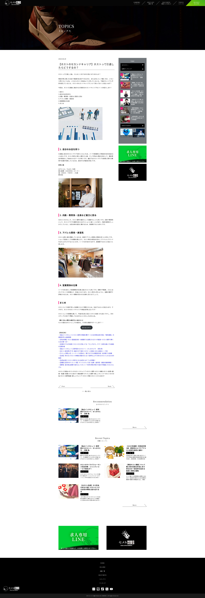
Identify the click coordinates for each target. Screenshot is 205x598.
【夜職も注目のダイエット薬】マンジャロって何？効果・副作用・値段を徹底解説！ (86, 362)
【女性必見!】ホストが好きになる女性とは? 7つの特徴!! (77, 360)
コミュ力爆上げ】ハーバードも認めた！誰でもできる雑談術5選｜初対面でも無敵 (86, 353)
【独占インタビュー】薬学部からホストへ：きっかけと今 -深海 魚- (81, 349)
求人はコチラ (86, 327)
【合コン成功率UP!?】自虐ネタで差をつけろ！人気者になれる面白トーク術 (84, 351)
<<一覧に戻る (86, 391)
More (134, 427)
